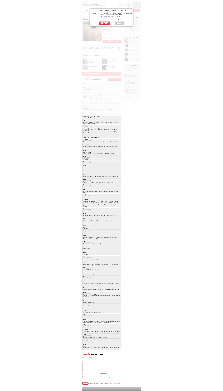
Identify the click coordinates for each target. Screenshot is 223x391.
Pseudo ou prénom (103, 373)
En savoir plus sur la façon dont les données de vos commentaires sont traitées (104, 383)
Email (104, 377)
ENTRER (104, 23)
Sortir (119, 23)
